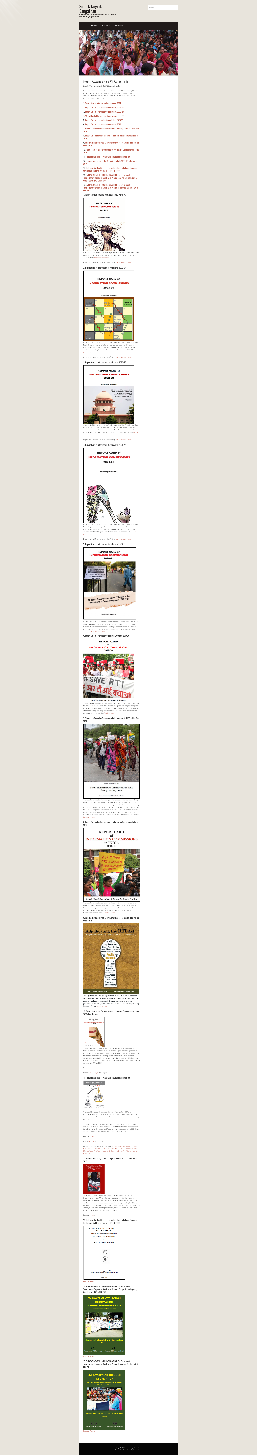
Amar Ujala (90, 1148)
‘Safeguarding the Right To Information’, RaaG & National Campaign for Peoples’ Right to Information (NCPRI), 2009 (110, 169)
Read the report (102, 1006)
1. (84, 103)
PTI (84, 1151)
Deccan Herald (106, 1151)
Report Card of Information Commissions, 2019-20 (104, 124)
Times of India (116, 1146)
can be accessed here (123, 262)
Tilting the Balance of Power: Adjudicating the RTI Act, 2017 (108, 156)
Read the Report (89, 1281)
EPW (84, 1148)
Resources (106, 26)
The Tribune (127, 1151)
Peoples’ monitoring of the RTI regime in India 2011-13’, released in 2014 (110, 162)
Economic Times (116, 1151)
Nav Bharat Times (101, 1148)
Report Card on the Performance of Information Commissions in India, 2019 (110, 137)
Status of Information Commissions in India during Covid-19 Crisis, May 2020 (111, 130)
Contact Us (119, 26)
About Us (94, 26)
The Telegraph (112, 1148)
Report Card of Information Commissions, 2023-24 (104, 107)
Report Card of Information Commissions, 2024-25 (104, 103)
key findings (94, 1073)
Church (117, 1450)
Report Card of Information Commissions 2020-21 (104, 120)
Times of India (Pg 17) (129, 1146)
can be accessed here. (102, 258)
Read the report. (110, 713)
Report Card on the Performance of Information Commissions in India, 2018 (111, 151)
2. (84, 107)
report (92, 1068)
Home (83, 26)
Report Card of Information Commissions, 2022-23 (104, 111)
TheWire (97, 1151)
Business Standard (132, 1148)
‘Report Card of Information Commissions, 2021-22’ (104, 115)
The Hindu (121, 1148)
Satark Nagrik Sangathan (90, 8)
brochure (91, 1141)
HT (90, 1153)
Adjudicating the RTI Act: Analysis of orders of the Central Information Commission (111, 144)
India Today (90, 1151)
